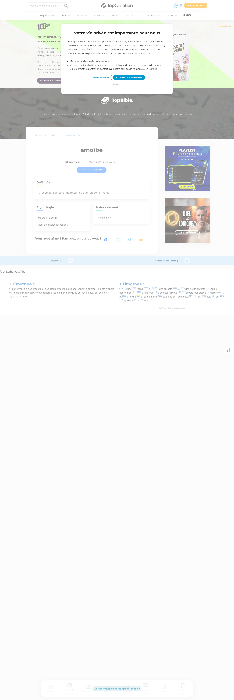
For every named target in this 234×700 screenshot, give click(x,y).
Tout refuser (117, 85)
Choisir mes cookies (100, 77)
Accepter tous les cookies (129, 77)
